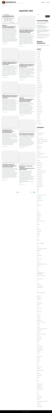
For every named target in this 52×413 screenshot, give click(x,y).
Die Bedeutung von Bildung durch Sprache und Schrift (42, 37)
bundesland (39, 198)
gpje (37, 267)
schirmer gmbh (39, 366)
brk (37, 193)
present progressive (40, 349)
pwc (37, 354)
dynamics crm (39, 229)
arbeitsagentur (39, 146)
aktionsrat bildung (40, 143)
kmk (37, 301)
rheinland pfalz (39, 356)
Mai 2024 (38, 97)
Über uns (43, 2)
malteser (38, 316)
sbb (37, 365)
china (38, 203)
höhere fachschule (40, 278)
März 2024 (38, 101)
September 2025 (39, 70)
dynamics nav (39, 231)
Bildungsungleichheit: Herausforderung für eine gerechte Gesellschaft (8, 131)
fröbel (38, 253)
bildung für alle (39, 165)
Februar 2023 (39, 123)
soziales (38, 377)
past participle (39, 337)
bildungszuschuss (40, 184)
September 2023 (39, 111)
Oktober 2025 (39, 68)
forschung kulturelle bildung (42, 248)
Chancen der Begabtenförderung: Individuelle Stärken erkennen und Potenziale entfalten (26, 31)
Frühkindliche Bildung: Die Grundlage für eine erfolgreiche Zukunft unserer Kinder (9, 165)
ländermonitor (39, 311)
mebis (38, 325)
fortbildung (39, 250)
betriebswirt (39, 155)
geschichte (39, 262)
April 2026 (38, 58)
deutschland (39, 215)
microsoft (38, 327)
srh (37, 382)
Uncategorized (21, 28)
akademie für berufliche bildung (42, 139)
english (38, 236)
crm (37, 207)
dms (3, 24)
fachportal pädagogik (40, 243)
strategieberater (39, 385)
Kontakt (48, 2)
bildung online (39, 167)
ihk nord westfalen (40, 285)
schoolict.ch (11, 2)
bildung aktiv (39, 162)
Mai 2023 (38, 118)
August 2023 (39, 113)
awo (37, 150)
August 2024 (39, 92)
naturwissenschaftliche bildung (42, 328)
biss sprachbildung (40, 186)
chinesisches (39, 205)
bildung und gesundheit (41, 172)
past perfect (39, 339)
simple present (39, 375)
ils (37, 289)
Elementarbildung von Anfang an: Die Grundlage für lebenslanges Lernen (43, 35)
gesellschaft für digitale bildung (42, 264)
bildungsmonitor (39, 179)
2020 (38, 129)
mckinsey (38, 323)
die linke (38, 219)
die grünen (39, 217)
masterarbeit (39, 320)
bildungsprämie (39, 181)
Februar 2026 (39, 61)
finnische (38, 246)
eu (37, 241)
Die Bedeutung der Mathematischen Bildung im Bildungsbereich (43, 23)
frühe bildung (39, 255)
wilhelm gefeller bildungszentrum (42, 401)
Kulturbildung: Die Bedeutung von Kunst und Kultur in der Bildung (27, 134)
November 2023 (39, 108)
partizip (38, 332)
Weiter (31, 192)
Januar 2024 (39, 104)
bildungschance (39, 177)
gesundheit (39, 265)
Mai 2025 (38, 77)
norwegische (39, 330)
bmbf (38, 188)
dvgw (38, 227)
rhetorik (38, 358)
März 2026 (38, 59)
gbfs (37, 260)
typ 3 (38, 392)
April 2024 (38, 99)
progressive (39, 351)
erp (37, 238)
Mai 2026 (38, 56)
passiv (38, 335)
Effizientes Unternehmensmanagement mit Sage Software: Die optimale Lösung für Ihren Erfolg (26, 100)
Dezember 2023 (39, 106)
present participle (40, 346)
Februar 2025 (39, 82)
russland (38, 361)
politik (38, 344)
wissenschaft (39, 404)
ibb (37, 282)
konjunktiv (21, 63)
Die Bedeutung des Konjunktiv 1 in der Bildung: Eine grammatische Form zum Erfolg (27, 65)
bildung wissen (39, 174)
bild (37, 158)
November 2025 (39, 66)
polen (38, 342)
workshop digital (39, 406)
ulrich (38, 394)
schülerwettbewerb (40, 370)
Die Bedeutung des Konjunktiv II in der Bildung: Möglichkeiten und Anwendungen (10, 63)
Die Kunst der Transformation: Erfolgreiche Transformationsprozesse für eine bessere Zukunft (26, 167)
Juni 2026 (38, 54)
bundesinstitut (39, 196)
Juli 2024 (38, 94)
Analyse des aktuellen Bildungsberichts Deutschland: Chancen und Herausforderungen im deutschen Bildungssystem (43, 26)
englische (38, 234)
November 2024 (39, 87)
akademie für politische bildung (42, 141)
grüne (38, 269)
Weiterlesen (21, 46)
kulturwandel (39, 308)
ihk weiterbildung (40, 287)
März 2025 (38, 80)
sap (37, 363)
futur (38, 257)
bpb (37, 191)
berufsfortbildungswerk (41, 153)
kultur (20, 132)
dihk (37, 222)
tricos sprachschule (40, 389)
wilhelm (38, 399)
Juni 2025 (38, 75)
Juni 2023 (38, 116)
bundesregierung (40, 200)
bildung (38, 160)
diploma (38, 224)
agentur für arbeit (40, 138)
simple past (39, 373)
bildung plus (39, 169)
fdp (37, 245)
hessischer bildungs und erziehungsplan (41, 273)
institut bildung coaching (41, 292)
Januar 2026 (39, 63)
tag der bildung (39, 387)
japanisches (39, 297)
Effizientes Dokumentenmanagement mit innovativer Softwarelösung (9, 26)
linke (38, 313)
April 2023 (38, 120)
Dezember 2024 (39, 85)
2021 (37, 131)
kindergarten (39, 299)
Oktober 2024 (39, 89)
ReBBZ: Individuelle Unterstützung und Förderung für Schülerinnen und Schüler (10, 96)
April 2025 (38, 78)
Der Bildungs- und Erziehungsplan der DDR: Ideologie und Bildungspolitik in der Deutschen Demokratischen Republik (43, 31)
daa (37, 210)
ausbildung (39, 148)
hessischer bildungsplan (41, 275)
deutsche (38, 212)
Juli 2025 (38, 73)
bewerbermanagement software (42, 157)
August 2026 (39, 51)
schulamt (38, 368)
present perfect (39, 347)
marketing (38, 318)
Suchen (38, 14)
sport (38, 380)
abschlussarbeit (39, 134)
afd (37, 136)
